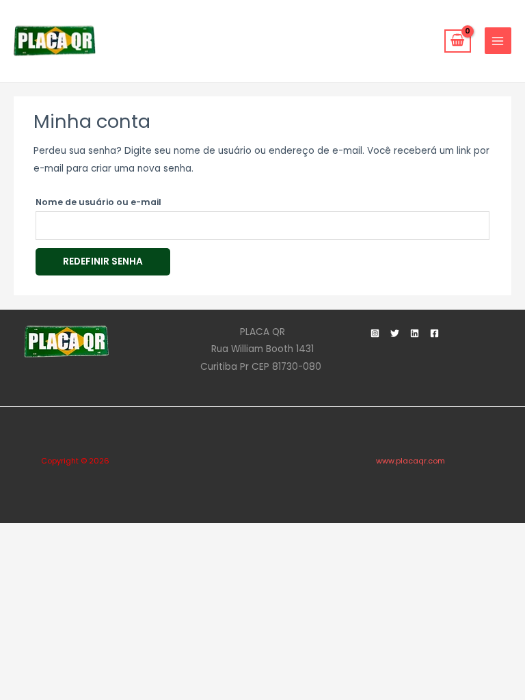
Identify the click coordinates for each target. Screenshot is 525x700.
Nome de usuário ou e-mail (98, 202)
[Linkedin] (415, 333)
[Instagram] (375, 333)
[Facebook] (434, 333)
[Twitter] (395, 333)
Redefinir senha (103, 261)
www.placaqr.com (410, 461)
